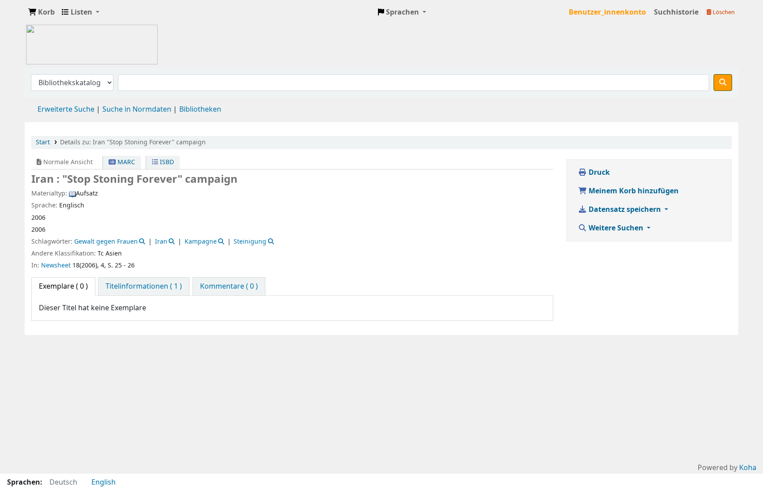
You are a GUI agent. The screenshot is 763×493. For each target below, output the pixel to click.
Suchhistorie (676, 12)
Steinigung (250, 241)
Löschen (723, 12)
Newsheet (56, 265)
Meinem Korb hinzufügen (633, 191)
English (103, 482)
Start (43, 142)
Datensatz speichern (625, 209)
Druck (598, 172)
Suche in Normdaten (136, 109)
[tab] (143, 286)
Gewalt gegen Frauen (106, 241)
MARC (125, 162)
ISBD (166, 162)
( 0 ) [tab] (63, 286)
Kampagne (201, 241)
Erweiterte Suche (66, 109)
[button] (41, 12)
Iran (161, 241)
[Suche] (723, 82)
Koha (747, 468)
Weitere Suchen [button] (616, 228)
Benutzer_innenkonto (607, 12)
